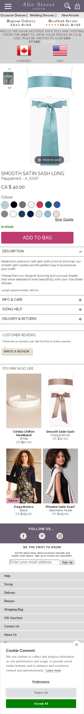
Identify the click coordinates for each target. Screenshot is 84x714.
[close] (76, 644)
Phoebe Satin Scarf (60, 507)
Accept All (41, 703)
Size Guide (64, 219)
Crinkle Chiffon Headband (24, 433)
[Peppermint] (5, 205)
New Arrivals (70, 15)
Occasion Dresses (13, 15)
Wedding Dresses (42, 15)
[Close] (49, 41)
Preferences (40, 681)
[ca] (24, 57)
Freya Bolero (24, 507)
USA (59, 61)
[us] (59, 57)
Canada (24, 61)
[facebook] (24, 536)
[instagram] (59, 536)
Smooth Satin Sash (60, 431)
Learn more (53, 670)
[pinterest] (41, 536)
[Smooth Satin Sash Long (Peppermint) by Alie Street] (8, 78)
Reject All (41, 692)
